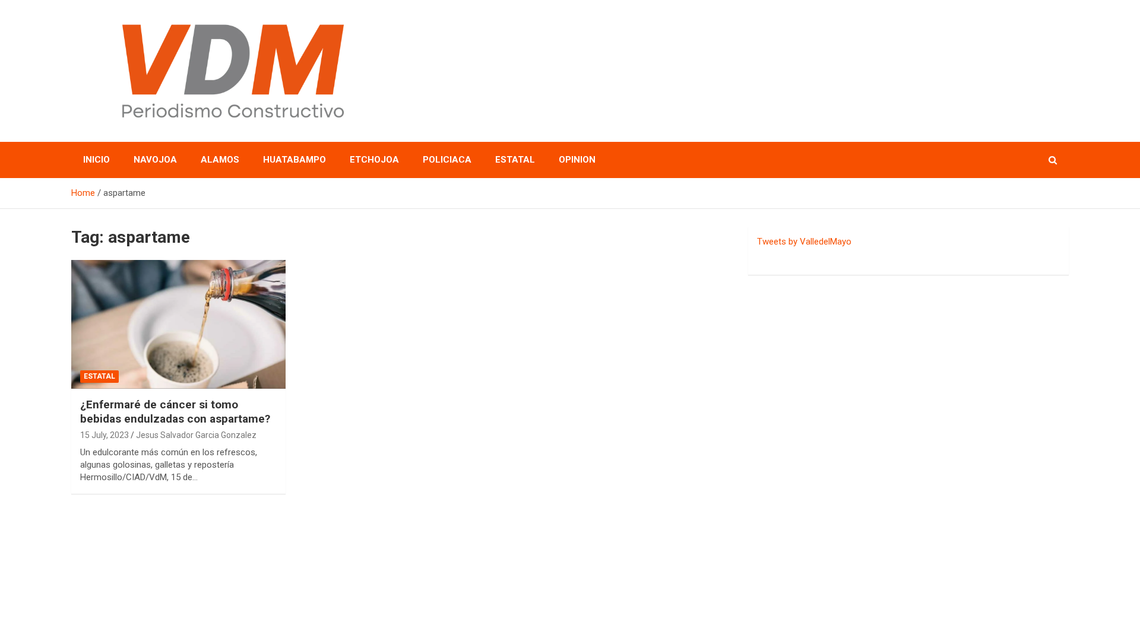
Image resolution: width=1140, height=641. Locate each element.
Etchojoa (374, 159)
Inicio (96, 159)
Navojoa (155, 159)
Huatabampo (294, 159)
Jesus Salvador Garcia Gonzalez (196, 435)
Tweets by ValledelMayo (804, 241)
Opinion (577, 159)
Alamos (220, 159)
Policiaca (447, 159)
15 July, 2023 (104, 435)
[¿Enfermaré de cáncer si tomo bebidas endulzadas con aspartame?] (178, 324)
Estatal (515, 159)
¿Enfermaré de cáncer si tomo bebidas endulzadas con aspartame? (175, 412)
